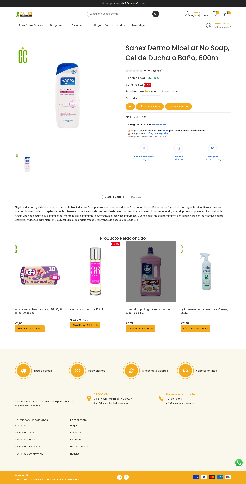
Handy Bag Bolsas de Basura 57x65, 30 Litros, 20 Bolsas (39, 311)
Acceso (204, 15)
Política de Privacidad (27, 446)
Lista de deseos (79, 446)
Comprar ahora (178, 106)
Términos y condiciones (29, 453)
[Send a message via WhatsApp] (239, 462)
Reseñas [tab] (136, 197)
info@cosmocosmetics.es (180, 403)
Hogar (73, 425)
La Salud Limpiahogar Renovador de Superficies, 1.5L (148, 311)
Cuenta (195, 12)
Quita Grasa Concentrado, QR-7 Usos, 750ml (204, 311)
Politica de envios (25, 439)
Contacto (76, 439)
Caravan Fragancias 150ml (86, 309)
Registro (195, 15)
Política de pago (24, 432)
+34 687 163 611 (174, 398)
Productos (76, 432)
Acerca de (21, 425)
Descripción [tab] (113, 197)
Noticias (74, 453)
